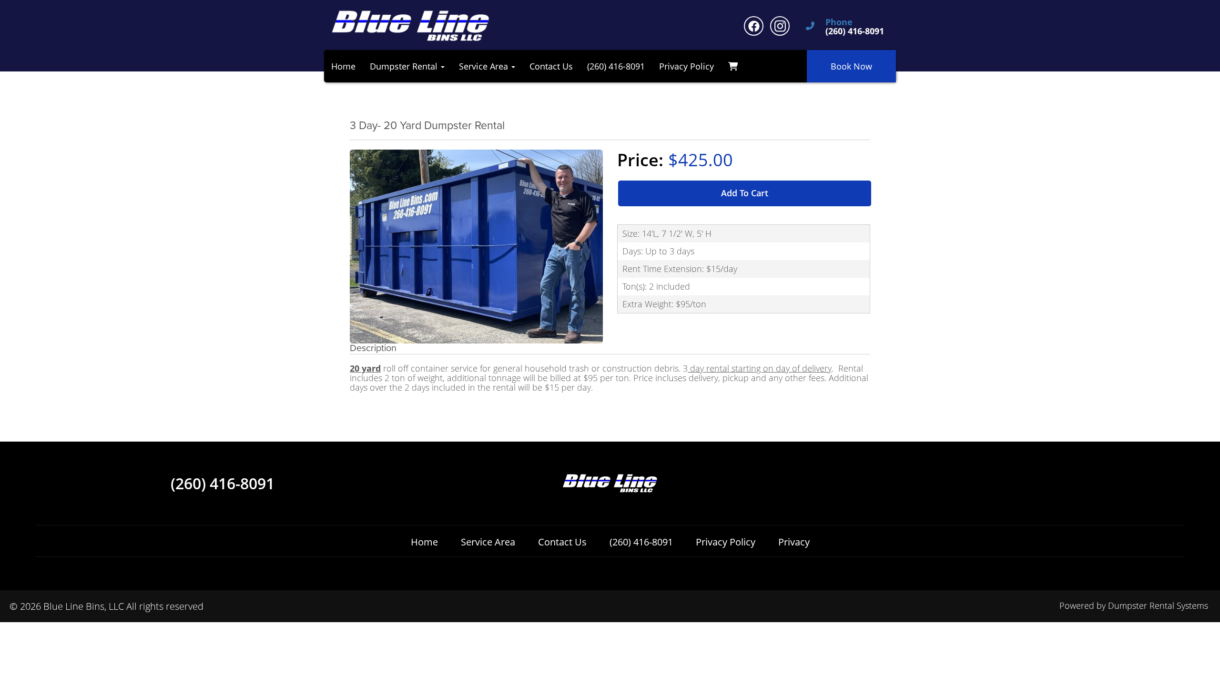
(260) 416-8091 (616, 66)
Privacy (794, 541)
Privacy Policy (686, 66)
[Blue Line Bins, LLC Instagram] (780, 26)
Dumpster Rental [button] (405, 66)
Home (343, 66)
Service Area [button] (484, 66)
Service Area (488, 541)
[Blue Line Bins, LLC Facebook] (753, 26)
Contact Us (551, 66)
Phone (839, 22)
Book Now (851, 66)
